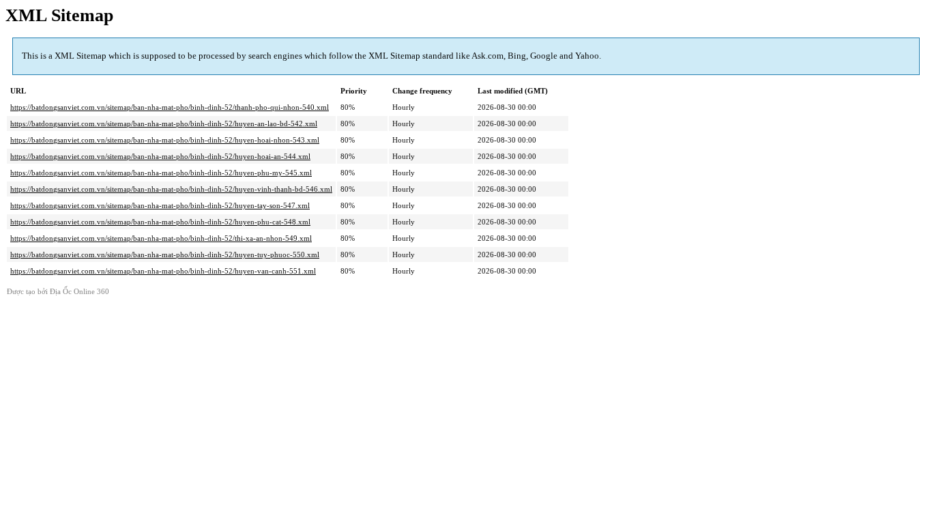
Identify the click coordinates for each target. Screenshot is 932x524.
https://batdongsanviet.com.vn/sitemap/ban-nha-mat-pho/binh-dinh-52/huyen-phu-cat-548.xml (160, 222)
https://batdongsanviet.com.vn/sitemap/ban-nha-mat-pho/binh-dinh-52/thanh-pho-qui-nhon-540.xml (169, 107)
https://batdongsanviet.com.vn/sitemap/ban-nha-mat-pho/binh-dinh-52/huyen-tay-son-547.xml (160, 205)
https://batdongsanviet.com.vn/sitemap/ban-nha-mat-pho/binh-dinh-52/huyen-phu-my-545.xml (161, 173)
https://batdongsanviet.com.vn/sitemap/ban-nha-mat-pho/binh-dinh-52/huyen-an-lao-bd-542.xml (163, 123)
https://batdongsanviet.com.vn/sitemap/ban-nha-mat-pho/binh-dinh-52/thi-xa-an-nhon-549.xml (161, 238)
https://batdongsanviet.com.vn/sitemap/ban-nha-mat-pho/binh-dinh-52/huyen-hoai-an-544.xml (160, 156)
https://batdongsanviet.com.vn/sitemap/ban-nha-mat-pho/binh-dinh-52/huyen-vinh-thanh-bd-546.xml (171, 189)
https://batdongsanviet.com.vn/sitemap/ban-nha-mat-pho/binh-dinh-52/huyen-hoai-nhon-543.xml (164, 140)
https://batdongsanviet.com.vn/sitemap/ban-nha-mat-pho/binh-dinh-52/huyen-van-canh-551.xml (163, 271)
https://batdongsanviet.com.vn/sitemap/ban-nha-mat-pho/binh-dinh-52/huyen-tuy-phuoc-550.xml (164, 254)
